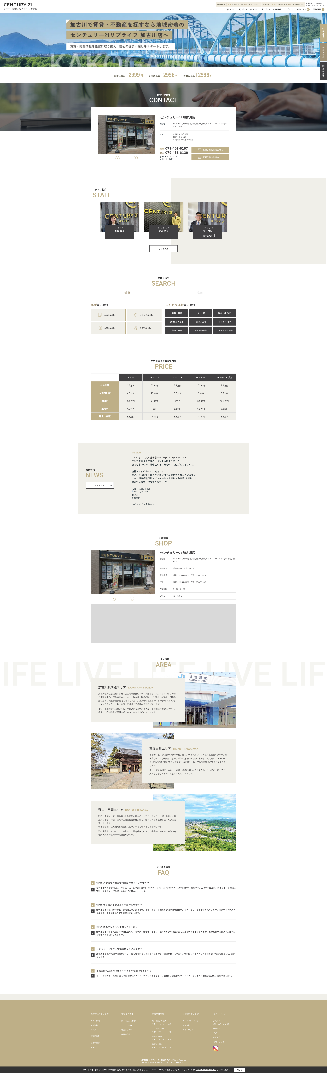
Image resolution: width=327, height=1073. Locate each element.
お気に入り (302, 9)
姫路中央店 (95, 1043)
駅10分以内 (201, 321)
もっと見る (163, 248)
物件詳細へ (136, 497)
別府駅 (104, 400)
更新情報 (94, 1025)
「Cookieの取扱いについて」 (206, 1070)
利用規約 (186, 1025)
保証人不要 (177, 330)
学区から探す (126, 1034)
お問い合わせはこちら (213, 149)
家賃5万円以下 (177, 321)
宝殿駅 (104, 408)
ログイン (289, 9)
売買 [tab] (200, 292)
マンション (162, 1024)
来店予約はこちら (211, 157)
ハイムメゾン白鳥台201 (143, 504)
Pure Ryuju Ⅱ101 (141, 488)
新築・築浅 (177, 313)
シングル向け (225, 321)
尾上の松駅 (105, 416)
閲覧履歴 (318, 9)
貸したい (266, 9)
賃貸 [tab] (127, 292)
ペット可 (201, 313)
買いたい (243, 9)
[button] (117, 158)
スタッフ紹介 (96, 1021)
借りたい (231, 9)
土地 (169, 1024)
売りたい (254, 9)
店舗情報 (277, 9)
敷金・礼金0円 (224, 313)
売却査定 (323, 72)
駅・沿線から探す (128, 1021)
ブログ (93, 1029)
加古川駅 (104, 385)
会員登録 (323, 53)
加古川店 (94, 1047)
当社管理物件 (201, 330)
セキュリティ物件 (225, 330)
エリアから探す (127, 1025)
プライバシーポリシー (192, 1021)
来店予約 (323, 34)
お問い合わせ (218, 1041)
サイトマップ (188, 1029)
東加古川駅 (105, 393)
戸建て (154, 1024)
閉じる (239, 1070)
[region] (186, 478)
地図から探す (126, 1029)
